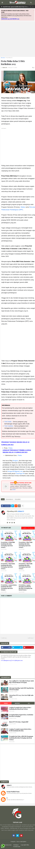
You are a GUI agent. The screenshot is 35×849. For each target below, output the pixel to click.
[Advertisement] (17, 37)
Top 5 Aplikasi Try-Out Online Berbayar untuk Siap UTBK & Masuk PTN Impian (21, 681)
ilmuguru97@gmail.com (15, 471)
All (29, 703)
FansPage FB (20, 473)
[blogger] (14, 523)
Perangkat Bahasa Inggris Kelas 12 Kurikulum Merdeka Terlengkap (21, 715)
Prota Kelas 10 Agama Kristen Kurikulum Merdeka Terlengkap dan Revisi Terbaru (9, 587)
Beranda (3, 57)
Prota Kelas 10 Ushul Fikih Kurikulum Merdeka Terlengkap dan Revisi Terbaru (8, 545)
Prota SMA (17, 499)
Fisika (10, 448)
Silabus (23, 207)
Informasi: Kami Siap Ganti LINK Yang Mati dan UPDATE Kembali (21, 689)
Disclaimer (16, 845)
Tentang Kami (7, 845)
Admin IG (21, 511)
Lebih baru (4, 638)
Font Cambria (8, 426)
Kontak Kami (16, 846)
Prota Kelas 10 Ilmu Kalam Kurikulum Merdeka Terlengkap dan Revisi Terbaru (8, 566)
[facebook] (7, 523)
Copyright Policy (25, 845)
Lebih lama (30, 638)
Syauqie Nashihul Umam (13, 791)
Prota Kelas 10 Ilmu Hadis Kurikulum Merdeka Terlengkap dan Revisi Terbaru (25, 566)
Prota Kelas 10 (9, 57)
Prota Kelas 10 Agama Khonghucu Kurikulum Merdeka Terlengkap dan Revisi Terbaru (25, 587)
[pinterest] (12, 523)
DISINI (13, 489)
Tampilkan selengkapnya (28, 528)
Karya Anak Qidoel (21, 841)
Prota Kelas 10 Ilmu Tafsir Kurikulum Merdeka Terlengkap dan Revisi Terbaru (26, 545)
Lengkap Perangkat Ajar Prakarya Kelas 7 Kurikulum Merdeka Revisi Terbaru (20, 708)
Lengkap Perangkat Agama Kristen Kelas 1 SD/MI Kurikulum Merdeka (20, 730)
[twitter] (9, 523)
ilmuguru (15, 460)
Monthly (17, 703)
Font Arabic (8, 421)
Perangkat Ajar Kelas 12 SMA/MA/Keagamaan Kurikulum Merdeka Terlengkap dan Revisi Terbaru (21, 738)
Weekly (6, 703)
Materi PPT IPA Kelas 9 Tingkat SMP (18, 722)
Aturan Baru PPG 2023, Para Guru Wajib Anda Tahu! (21, 696)
